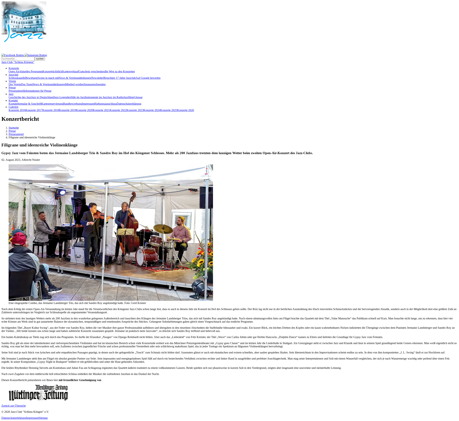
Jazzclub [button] (13, 74)
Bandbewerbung (72, 103)
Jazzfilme (128, 97)
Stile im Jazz (78, 97)
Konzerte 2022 (118, 110)
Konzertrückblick (52, 71)
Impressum (88, 103)
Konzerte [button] (14, 68)
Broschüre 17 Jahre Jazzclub (119, 77)
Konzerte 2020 (84, 110)
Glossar (138, 97)
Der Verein (15, 84)
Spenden (101, 84)
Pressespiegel (16, 90)
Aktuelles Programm (30, 71)
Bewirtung (31, 77)
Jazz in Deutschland (42, 97)
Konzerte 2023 (135, 110)
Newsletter (97, 77)
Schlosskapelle (17, 77)
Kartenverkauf (70, 71)
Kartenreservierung (52, 103)
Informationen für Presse (37, 90)
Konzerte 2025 (168, 110)
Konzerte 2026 (185, 110)
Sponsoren (90, 84)
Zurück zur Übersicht (13, 405)
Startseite (14, 127)
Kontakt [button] (13, 100)
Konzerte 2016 (17, 110)
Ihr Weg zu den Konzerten (120, 71)
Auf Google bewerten (148, 77)
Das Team (26, 84)
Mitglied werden (74, 84)
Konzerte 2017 (33, 110)
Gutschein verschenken (92, 71)
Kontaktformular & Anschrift (25, 103)
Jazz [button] (11, 94)
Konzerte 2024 (151, 110)
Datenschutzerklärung (129, 103)
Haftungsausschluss (105, 103)
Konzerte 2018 (50, 110)
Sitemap (43, 417)
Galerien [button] (13, 106)
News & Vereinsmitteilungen (75, 77)
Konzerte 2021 (101, 110)
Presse (12, 130)
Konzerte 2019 (67, 110)
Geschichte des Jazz (20, 97)
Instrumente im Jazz (96, 97)
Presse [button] (12, 87)
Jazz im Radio (115, 97)
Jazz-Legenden (62, 97)
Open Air (14, 71)
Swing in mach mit (48, 77)
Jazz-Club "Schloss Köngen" (17, 62)
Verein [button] (12, 81)
